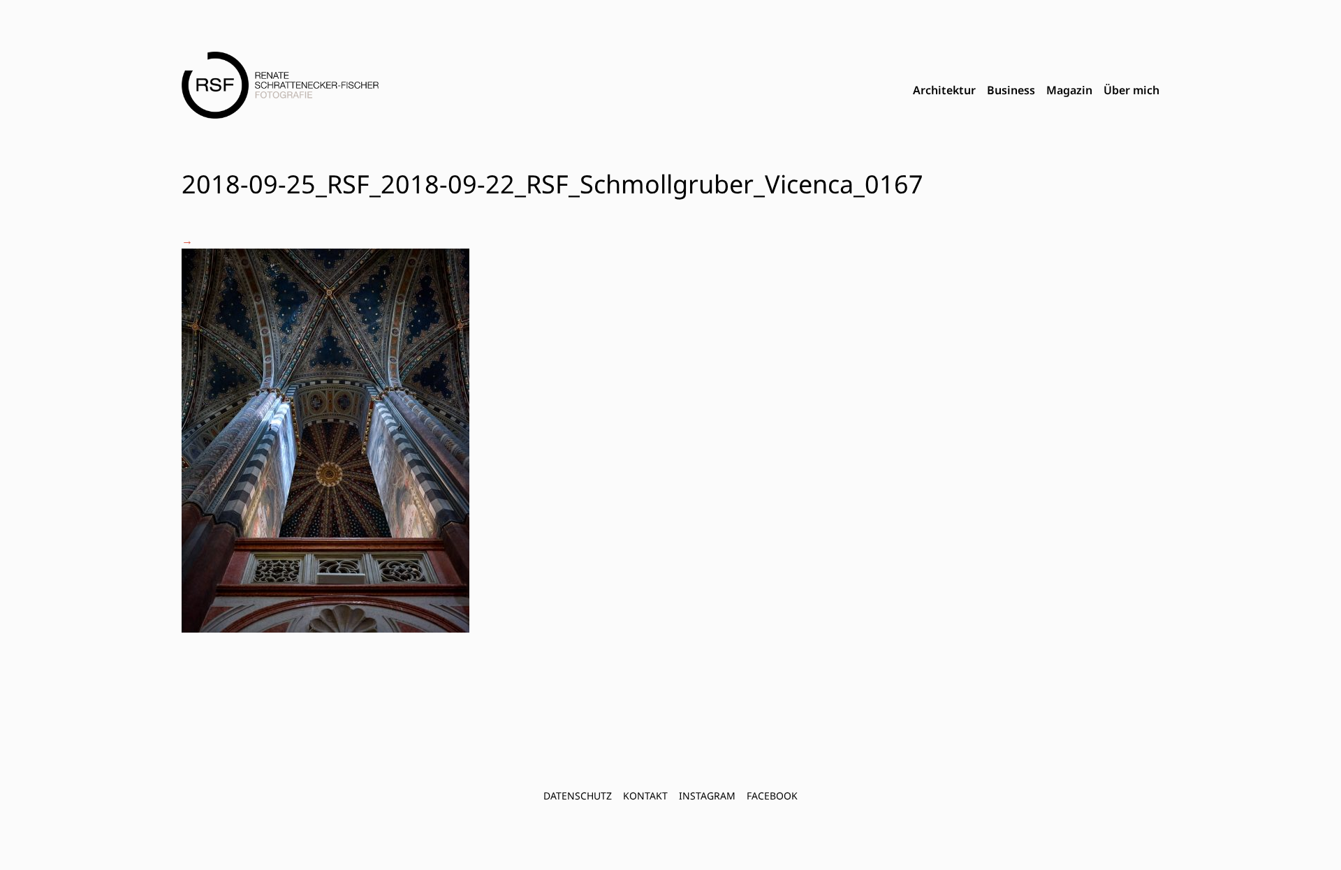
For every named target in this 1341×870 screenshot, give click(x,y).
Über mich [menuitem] (1131, 90)
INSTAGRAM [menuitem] (707, 795)
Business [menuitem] (1011, 90)
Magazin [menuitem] (1069, 90)
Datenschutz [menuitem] (577, 795)
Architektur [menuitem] (944, 90)
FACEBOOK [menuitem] (772, 795)
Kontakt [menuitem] (645, 795)
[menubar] (1036, 91)
